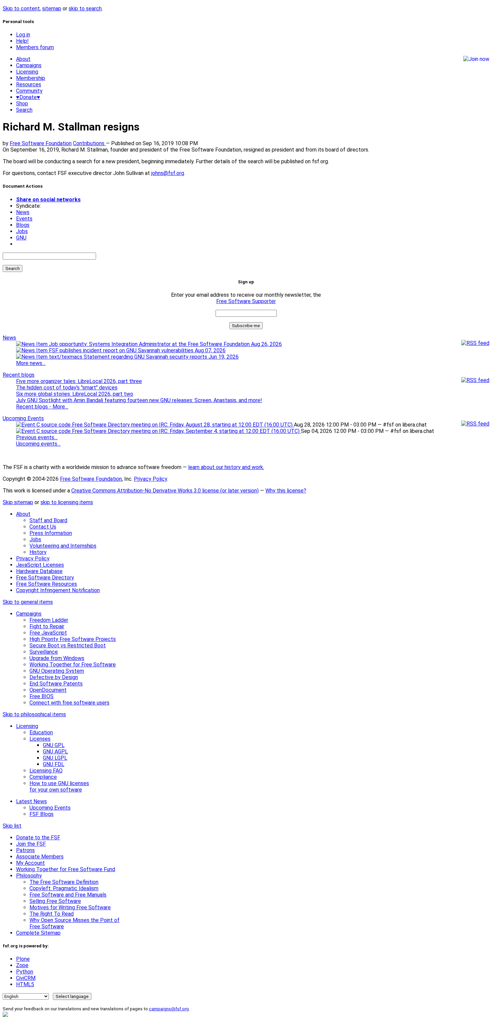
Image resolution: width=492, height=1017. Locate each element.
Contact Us (42, 527)
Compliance (43, 777)
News (22, 212)
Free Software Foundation (41, 143)
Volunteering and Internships (62, 546)
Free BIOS (41, 696)
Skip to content (21, 8)
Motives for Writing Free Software (70, 907)
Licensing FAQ (46, 770)
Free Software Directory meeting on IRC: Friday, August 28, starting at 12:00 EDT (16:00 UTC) (182, 425)
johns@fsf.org (167, 173)
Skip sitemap (18, 502)
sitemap (51, 8)
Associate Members (40, 856)
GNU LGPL (55, 758)
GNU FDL (53, 764)
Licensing (27, 72)
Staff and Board (48, 520)
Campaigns (29, 65)
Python (24, 971)
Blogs (22, 225)
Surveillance (43, 652)
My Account (30, 863)
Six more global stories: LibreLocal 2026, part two (74, 394)
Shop (22, 103)
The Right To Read (51, 914)
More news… (31, 363)
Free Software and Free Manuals (67, 895)
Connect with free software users (69, 703)
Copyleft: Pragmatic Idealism (63, 888)
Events (24, 218)
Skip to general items (28, 602)
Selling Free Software (55, 901)
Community (29, 91)
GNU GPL (54, 745)
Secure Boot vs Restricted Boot (67, 645)
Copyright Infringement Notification (58, 590)
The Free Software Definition (63, 882)
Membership (30, 78)
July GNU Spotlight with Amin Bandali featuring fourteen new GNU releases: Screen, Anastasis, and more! (139, 400)
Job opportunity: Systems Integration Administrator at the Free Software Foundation (165, 344)
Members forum (35, 47)
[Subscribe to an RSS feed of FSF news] (475, 343)
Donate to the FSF (38, 837)
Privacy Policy (150, 479)
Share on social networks (48, 199)
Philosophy (29, 875)
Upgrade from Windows (56, 658)
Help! (22, 41)
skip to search (85, 8)
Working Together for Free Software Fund (65, 869)
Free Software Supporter (246, 301)
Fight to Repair (46, 626)
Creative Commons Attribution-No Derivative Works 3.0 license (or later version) (165, 490)
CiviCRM (25, 978)
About (23, 59)
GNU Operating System (56, 671)
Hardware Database (39, 571)
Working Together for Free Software (72, 664)
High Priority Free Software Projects (72, 639)
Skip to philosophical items (34, 714)
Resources (28, 84)
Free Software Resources (46, 584)
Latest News (31, 801)
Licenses (40, 739)
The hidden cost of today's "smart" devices (66, 387)
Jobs (22, 231)
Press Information (50, 533)
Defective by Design (53, 677)
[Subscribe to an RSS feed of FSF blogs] (475, 380)
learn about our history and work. (226, 467)
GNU (21, 238)
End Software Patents (56, 683)
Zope (22, 965)
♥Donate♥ (28, 97)
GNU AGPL (55, 751)
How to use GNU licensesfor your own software (59, 786)
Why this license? (285, 490)
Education (41, 732)
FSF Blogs (41, 814)
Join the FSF (31, 844)
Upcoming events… (38, 444)
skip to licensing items (66, 502)
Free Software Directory (45, 577)
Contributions (89, 143)
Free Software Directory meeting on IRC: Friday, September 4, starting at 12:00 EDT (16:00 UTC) (186, 431)
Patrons (25, 850)
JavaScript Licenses (40, 565)
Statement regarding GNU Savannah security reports (160, 357)
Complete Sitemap (38, 933)
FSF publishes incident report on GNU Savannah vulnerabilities (137, 350)
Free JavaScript (48, 633)
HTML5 (25, 984)
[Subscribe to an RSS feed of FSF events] (475, 424)
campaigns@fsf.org (169, 1008)
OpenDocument (48, 690)
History (38, 552)
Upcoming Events (23, 418)
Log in (23, 34)
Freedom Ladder (48, 620)
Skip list (12, 826)
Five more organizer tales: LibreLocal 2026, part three (79, 381)
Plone (23, 959)
